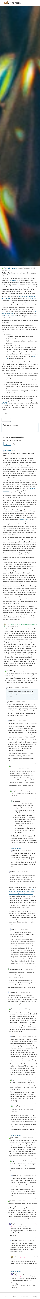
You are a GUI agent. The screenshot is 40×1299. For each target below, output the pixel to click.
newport (20, 1226)
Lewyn (20, 671)
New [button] (6, 420)
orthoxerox (23, 791)
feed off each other (10, 316)
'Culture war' (13, 280)
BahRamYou (26, 1161)
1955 (5, 414)
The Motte (15, 3)
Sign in (15, 444)
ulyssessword (22, 1009)
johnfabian (11, 626)
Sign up (7, 444)
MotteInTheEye (19, 687)
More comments (16, 848)
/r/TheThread (6, 403)
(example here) (23, 519)
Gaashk (18, 701)
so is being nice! (31, 298)
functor (20, 720)
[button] (37, 3)
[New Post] (33, 2)
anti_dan (21, 768)
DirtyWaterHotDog (24, 1240)
